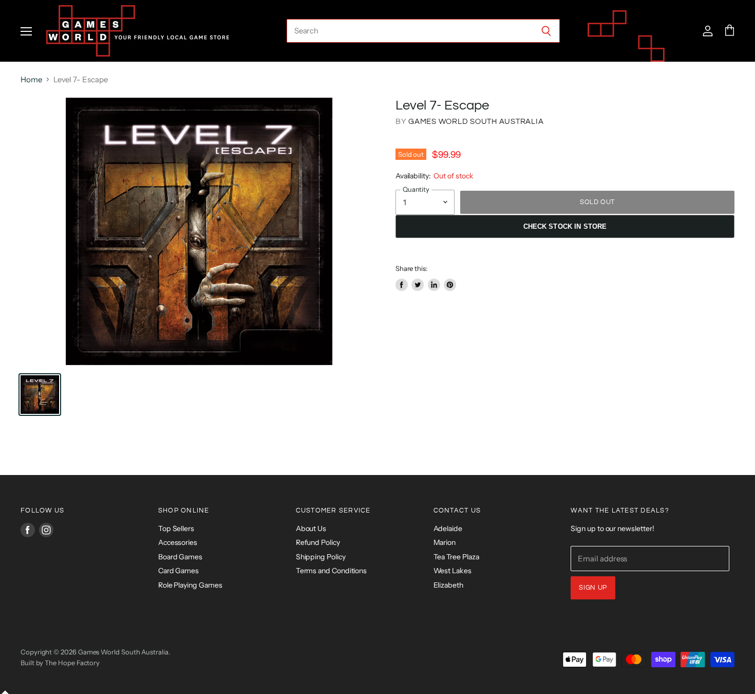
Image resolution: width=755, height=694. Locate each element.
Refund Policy (318, 542)
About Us (311, 528)
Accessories (177, 542)
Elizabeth (448, 585)
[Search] (546, 31)
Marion (444, 542)
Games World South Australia (475, 121)
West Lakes (452, 570)
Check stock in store (565, 226)
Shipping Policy (321, 556)
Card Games (178, 570)
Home (31, 79)
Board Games (180, 556)
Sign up (593, 587)
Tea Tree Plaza (456, 556)
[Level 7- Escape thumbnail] (40, 394)
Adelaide (447, 528)
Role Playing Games (190, 585)
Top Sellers (176, 528)
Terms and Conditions (331, 570)
